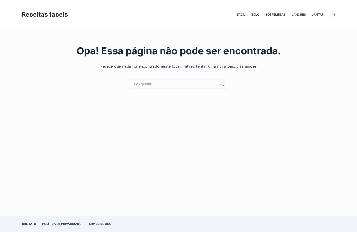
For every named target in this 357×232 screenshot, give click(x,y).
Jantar (318, 14)
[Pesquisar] (333, 15)
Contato (29, 224)
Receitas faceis (45, 14)
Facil (241, 14)
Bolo (255, 14)
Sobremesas (275, 14)
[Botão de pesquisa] (222, 84)
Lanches (299, 14)
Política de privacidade (61, 224)
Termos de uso (99, 224)
